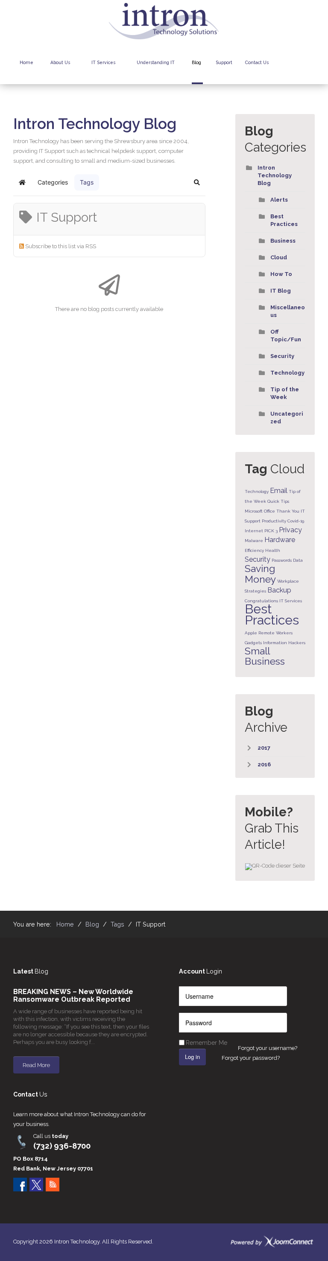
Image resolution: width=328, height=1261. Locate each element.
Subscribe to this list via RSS (60, 246)
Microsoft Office (260, 511)
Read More (36, 1065)
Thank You (287, 511)
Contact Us (257, 62)
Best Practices (272, 614)
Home (26, 62)
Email (278, 491)
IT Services (103, 62)
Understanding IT (156, 62)
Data (298, 560)
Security (282, 356)
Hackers (296, 642)
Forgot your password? (251, 1058)
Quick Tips (278, 501)
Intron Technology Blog (275, 175)
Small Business (265, 656)
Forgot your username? (267, 1048)
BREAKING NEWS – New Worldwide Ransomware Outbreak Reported (73, 995)
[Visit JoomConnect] (272, 1241)
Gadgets (253, 642)
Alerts (279, 199)
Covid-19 (295, 521)
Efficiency (254, 550)
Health (272, 550)
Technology (287, 373)
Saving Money (260, 573)
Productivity (274, 521)
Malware (254, 540)
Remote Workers (275, 632)
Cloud (278, 257)
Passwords (282, 560)
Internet (254, 530)
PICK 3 (271, 530)
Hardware (279, 540)
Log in (192, 1057)
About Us (60, 62)
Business (283, 241)
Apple (251, 632)
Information (275, 642)
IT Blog (280, 290)
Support (224, 62)
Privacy (290, 530)
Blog (196, 62)
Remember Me (206, 1042)
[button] (196, 182)
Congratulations (261, 600)
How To (281, 274)
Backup (279, 590)
